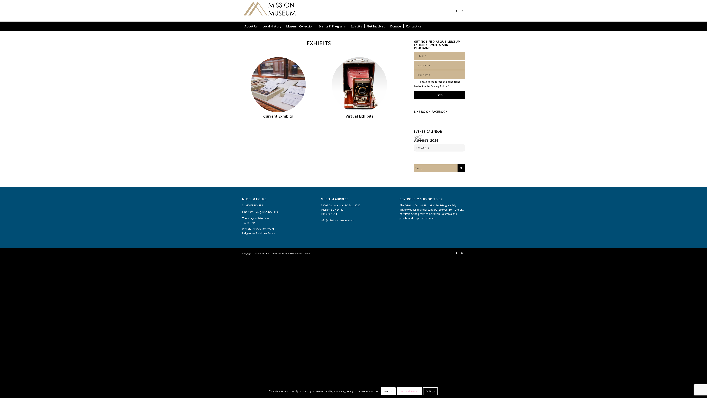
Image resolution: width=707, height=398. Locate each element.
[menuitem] (251, 26)
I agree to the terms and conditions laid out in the (437, 84)
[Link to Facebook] (456, 11)
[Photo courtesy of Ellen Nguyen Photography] (278, 84)
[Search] (462, 26)
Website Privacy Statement (258, 229)
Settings (430, 391)
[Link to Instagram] (462, 11)
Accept (388, 391)
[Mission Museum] (269, 11)
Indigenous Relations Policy (258, 233)
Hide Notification (409, 391)
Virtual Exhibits (359, 116)
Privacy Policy (439, 86)
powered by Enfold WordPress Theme (291, 253)
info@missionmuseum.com (337, 220)
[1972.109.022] (359, 84)
